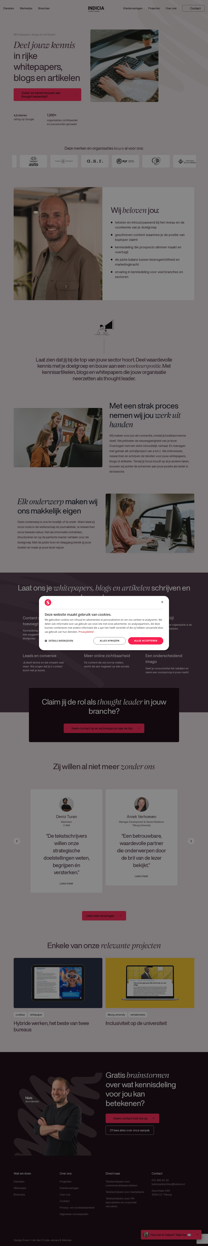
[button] (59, 641)
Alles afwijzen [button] (109, 640)
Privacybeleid (85, 632)
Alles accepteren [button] (145, 640)
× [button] (162, 602)
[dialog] (104, 623)
